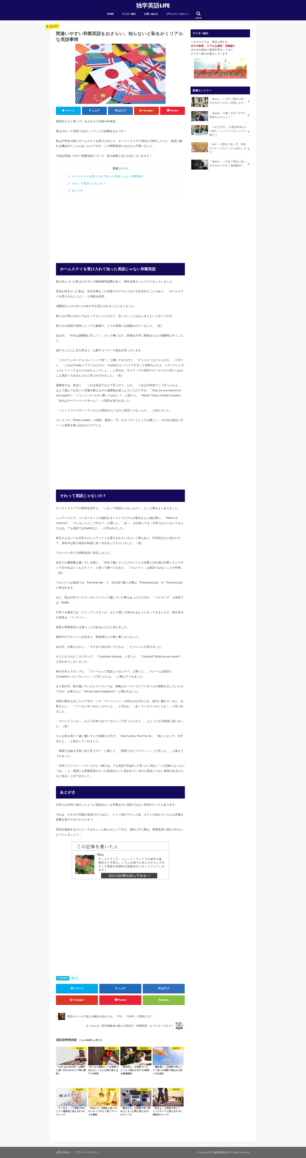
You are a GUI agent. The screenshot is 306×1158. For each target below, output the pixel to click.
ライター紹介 (129, 14)
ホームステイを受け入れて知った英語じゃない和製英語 (105, 176)
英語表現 (64, 978)
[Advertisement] (120, 226)
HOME (110, 14)
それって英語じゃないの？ (87, 183)
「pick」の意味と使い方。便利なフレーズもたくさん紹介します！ (227, 148)
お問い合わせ (151, 14)
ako (75, 978)
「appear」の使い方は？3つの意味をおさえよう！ (227, 115)
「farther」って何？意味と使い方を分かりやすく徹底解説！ (227, 163)
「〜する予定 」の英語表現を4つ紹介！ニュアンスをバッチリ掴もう (227, 131)
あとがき (75, 190)
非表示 (123, 168)
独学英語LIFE (153, 5)
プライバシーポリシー (177, 14)
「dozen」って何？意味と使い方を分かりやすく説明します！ (227, 101)
